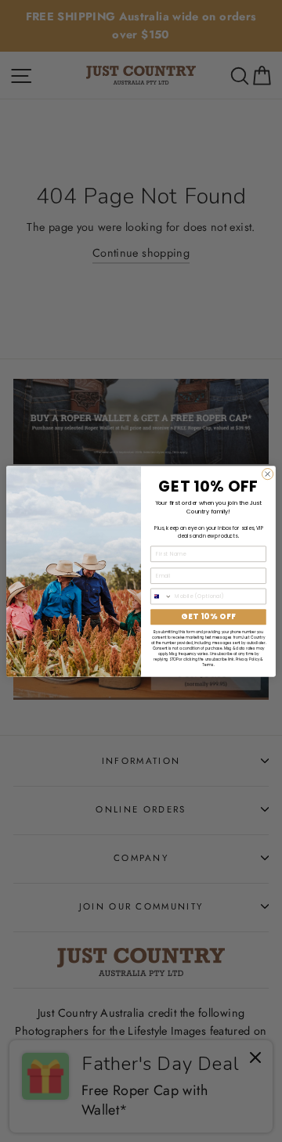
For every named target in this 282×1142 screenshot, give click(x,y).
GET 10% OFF (208, 616)
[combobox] (161, 596)
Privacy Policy (247, 658)
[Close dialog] (267, 473)
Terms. (208, 663)
